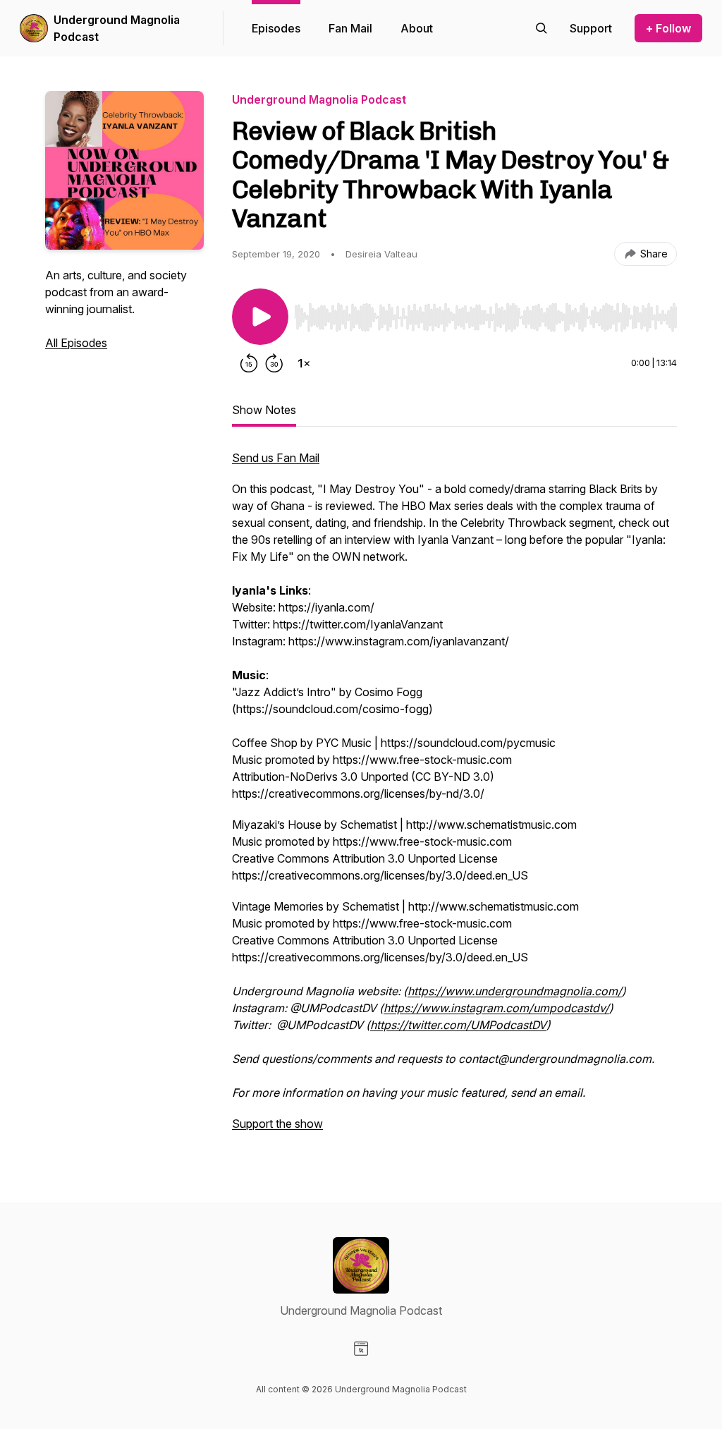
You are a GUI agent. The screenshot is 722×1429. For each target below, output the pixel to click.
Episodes (276, 28)
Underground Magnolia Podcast (117, 28)
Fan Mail (350, 28)
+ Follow (668, 28)
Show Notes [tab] (264, 410)
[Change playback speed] (304, 363)
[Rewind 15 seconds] (249, 363)
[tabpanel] (454, 797)
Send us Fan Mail (275, 458)
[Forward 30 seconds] (274, 363)
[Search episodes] (541, 28)
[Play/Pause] (260, 316)
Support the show (277, 1124)
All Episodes (76, 343)
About (416, 28)
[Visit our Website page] (361, 1349)
